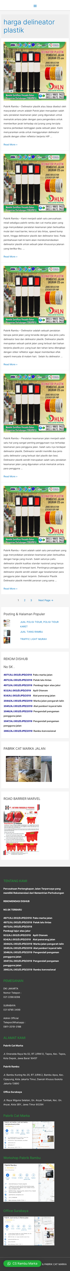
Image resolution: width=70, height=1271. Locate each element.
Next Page (45, 600)
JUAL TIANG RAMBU (31, 631)
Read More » (10, 144)
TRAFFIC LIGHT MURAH (33, 639)
